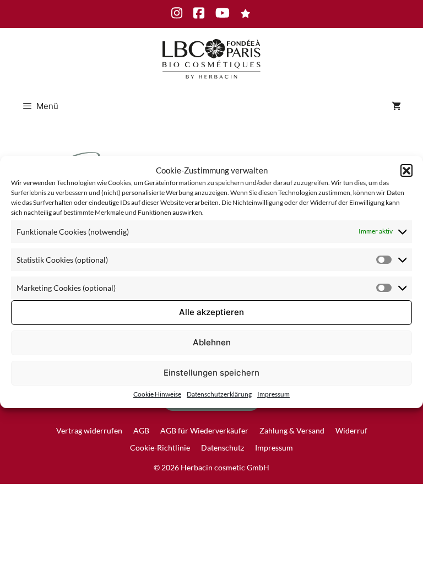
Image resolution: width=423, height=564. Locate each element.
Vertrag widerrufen (89, 430)
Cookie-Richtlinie (160, 447)
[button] (406, 170)
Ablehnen (212, 342)
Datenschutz (222, 447)
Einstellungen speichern (211, 372)
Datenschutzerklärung (219, 394)
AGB (141, 430)
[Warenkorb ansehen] (396, 106)
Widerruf (351, 430)
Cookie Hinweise (157, 394)
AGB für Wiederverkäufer (204, 430)
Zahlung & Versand (291, 430)
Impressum (273, 394)
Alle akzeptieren (211, 312)
